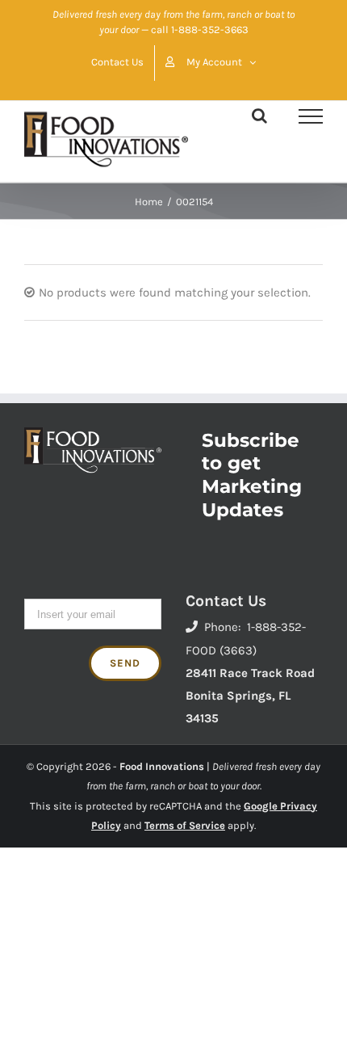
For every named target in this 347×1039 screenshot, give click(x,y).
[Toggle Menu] (310, 116)
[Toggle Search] (259, 115)
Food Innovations (161, 766)
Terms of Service (184, 825)
